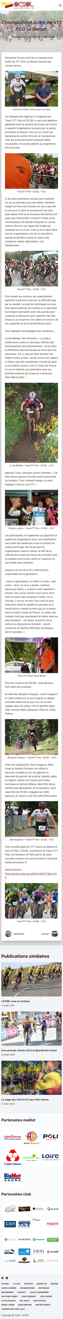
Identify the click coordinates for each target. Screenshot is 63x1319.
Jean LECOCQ (39, 1301)
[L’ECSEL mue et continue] (31, 979)
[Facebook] (2, 1278)
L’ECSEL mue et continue (15, 1001)
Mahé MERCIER (25, 1305)
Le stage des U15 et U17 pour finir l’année (25, 1099)
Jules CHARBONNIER (39, 1292)
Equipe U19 (42, 1284)
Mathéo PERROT (43, 1305)
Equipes (54, 1284)
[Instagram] (7, 1278)
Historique (43, 1288)
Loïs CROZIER (46, 1296)
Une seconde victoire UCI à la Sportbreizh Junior (29, 1050)
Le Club (16, 1284)
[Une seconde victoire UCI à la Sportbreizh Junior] (31, 1028)
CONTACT (21, 1292)
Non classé (49, 37)
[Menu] (60, 5)
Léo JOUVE (24, 1301)
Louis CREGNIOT (28, 1296)
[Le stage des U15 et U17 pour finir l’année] (31, 1078)
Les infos (28, 1284)
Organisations (27, 1288)
